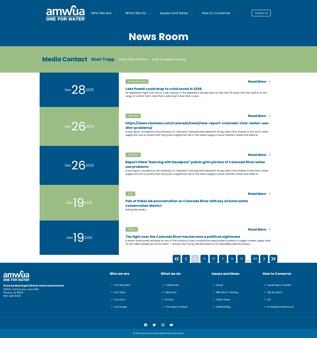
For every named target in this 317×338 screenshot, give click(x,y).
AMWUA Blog (223, 306)
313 (255, 259)
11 (223, 259)
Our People (120, 306)
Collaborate (172, 285)
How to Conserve (216, 13)
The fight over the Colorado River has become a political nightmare (182, 236)
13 (241, 259)
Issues (219, 285)
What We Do (135, 13)
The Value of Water (176, 306)
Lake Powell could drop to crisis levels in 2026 (163, 88)
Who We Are (101, 13)
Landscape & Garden (279, 285)
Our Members (122, 285)
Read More (257, 81)
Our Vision (120, 292)
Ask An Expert (274, 292)
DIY (269, 299)
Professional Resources (280, 306)
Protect (169, 299)
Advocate (170, 292)
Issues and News (174, 13)
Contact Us (261, 13)
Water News (223, 299)
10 (213, 259)
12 (232, 259)
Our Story (119, 299)
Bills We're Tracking (227, 292)
